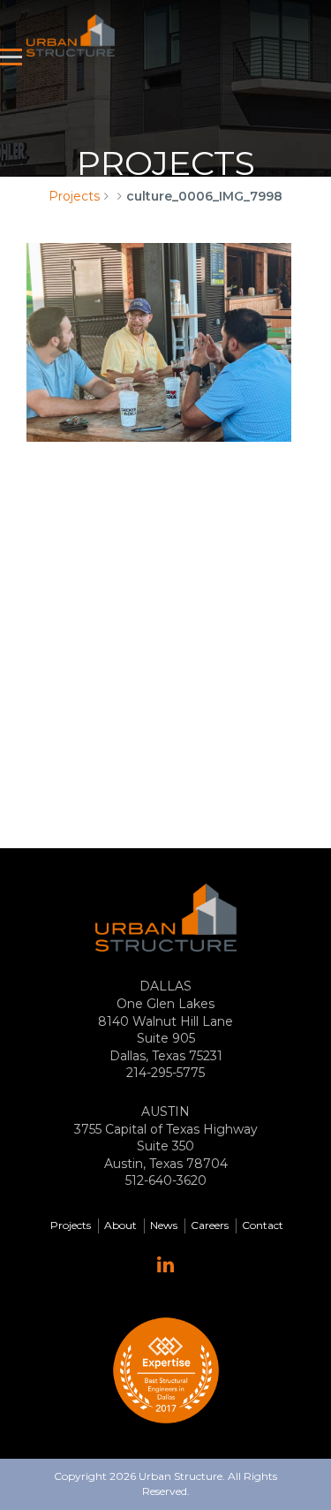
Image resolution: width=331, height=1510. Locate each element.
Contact (262, 1225)
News (163, 1225)
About (120, 1225)
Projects (74, 196)
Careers (210, 1225)
